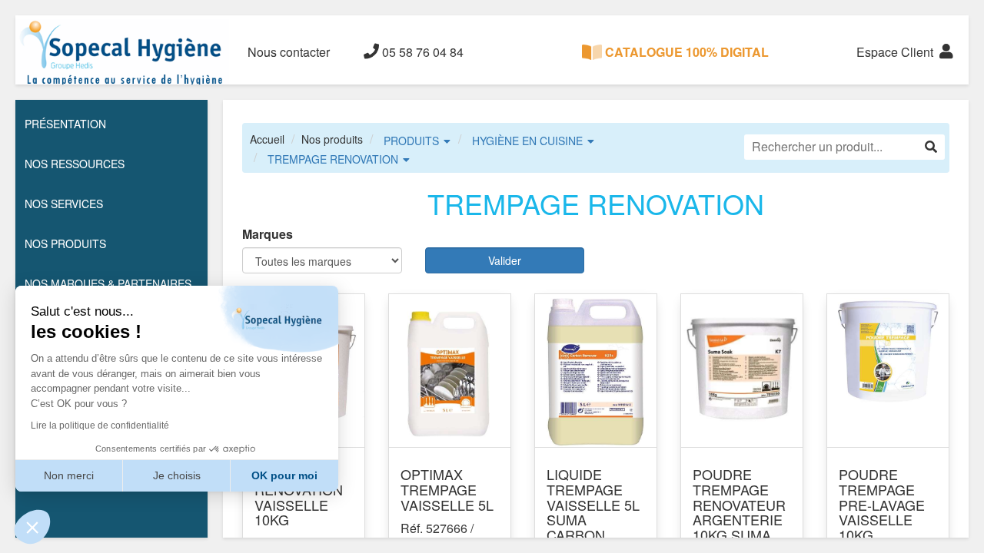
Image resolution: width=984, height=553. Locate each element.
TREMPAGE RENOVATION (333, 159)
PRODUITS (411, 140)
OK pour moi (284, 475)
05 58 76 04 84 (421, 52)
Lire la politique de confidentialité (100, 425)
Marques (267, 234)
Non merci (69, 475)
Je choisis (177, 475)
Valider (504, 260)
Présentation (65, 123)
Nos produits (332, 139)
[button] (32, 526)
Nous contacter (289, 52)
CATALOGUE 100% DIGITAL (685, 52)
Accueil (267, 139)
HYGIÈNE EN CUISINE (527, 140)
